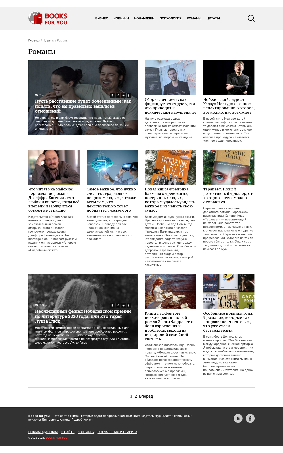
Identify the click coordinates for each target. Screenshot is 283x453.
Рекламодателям (43, 432)
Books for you (56, 437)
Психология (171, 18)
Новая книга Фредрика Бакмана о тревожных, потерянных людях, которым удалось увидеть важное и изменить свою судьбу (170, 200)
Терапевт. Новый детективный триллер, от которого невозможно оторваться (228, 195)
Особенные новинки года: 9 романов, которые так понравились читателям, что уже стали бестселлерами (228, 322)
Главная (34, 40)
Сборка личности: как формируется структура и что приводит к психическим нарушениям (170, 106)
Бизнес (101, 18)
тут (90, 419)
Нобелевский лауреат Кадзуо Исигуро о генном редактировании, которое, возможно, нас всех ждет (228, 106)
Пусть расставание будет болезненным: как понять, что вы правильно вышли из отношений (83, 106)
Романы (194, 18)
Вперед (146, 396)
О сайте (68, 432)
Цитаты (213, 18)
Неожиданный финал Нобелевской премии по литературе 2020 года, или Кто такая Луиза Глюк (83, 316)
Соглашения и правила (117, 432)
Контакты (86, 432)
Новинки (121, 18)
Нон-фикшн (144, 18)
